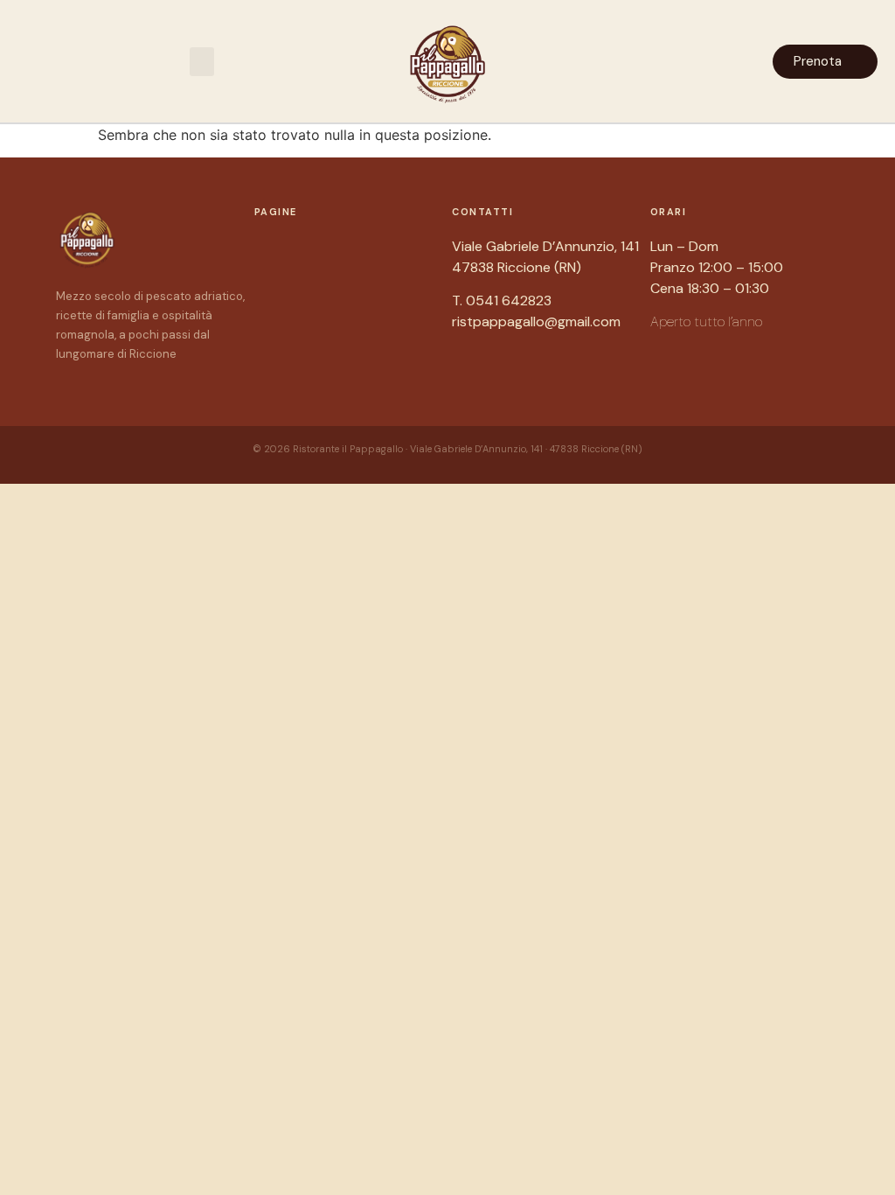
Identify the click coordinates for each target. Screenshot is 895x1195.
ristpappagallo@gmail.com (536, 321)
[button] (202, 61)
